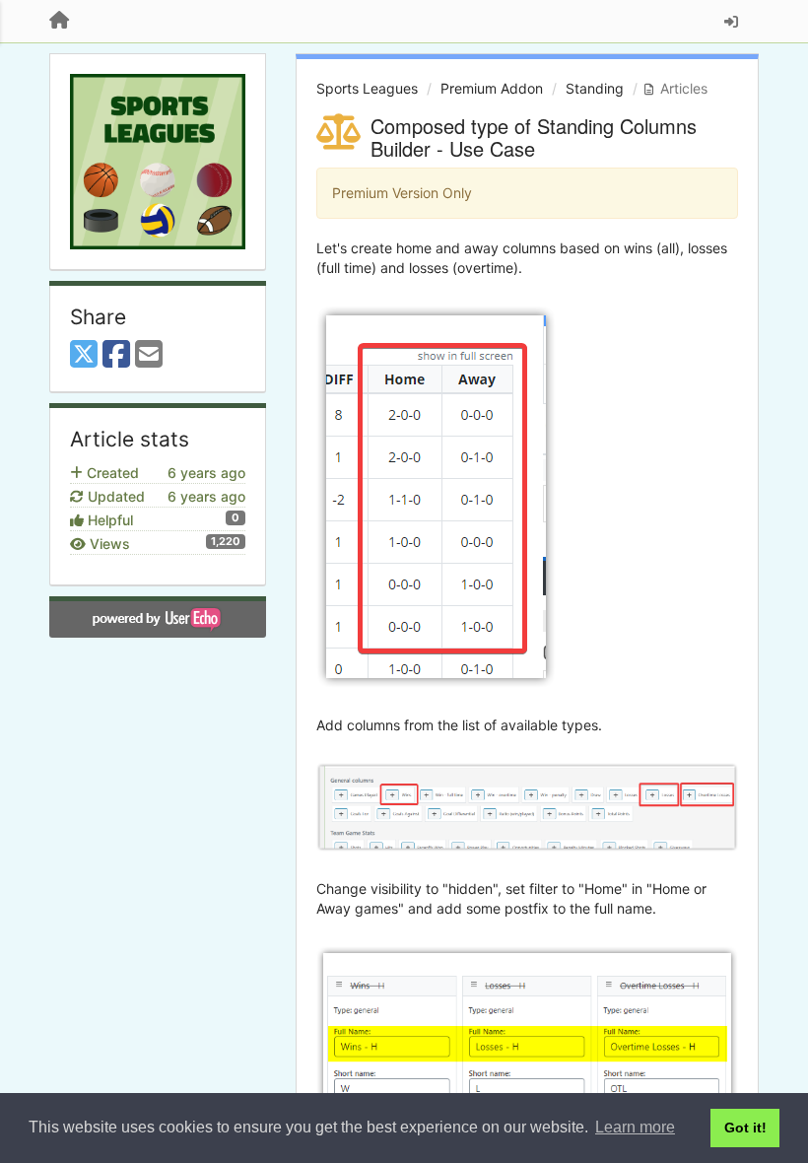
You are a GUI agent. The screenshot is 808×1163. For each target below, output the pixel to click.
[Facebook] (116, 355)
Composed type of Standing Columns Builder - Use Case (533, 137)
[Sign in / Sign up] (731, 21)
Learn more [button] (635, 1127)
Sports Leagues (367, 88)
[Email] (149, 355)
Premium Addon (491, 88)
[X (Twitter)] (84, 355)
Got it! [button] (745, 1127)
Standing (595, 88)
